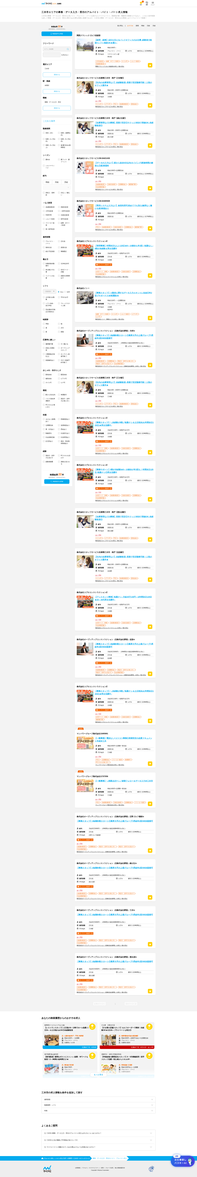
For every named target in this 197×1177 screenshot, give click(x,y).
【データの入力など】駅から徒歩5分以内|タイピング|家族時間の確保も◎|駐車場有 (124, 164)
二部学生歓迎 (65, 211)
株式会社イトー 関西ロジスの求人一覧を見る (109, 319)
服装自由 (49, 378)
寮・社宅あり (50, 429)
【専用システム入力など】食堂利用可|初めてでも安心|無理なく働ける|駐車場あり (123, 206)
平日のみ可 (64, 297)
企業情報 (77, 1167)
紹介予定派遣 (50, 251)
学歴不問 (49, 215)
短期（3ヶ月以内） (65, 140)
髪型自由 (64, 374)
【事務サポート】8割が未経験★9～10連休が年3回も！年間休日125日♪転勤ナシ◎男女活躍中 (124, 470)
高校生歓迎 (64, 207)
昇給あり (64, 429)
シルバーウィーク (50, 167)
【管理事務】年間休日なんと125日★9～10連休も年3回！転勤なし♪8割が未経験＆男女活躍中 (124, 247)
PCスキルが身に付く (50, 406)
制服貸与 (49, 433)
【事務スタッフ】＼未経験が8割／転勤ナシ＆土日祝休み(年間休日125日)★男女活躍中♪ (124, 423)
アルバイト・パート (50, 242)
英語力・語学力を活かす (50, 457)
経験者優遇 (49, 462)
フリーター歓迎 (50, 224)
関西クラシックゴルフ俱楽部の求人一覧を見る (109, 66)
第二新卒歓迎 (50, 229)
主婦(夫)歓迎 (65, 215)
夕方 (62, 328)
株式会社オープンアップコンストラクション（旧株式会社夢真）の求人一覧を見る (120, 366)
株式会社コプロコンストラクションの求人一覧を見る (111, 277)
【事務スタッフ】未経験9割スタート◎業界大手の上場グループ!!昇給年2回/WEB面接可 (124, 336)
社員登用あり (65, 437)
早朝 (47, 324)
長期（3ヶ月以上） (50, 146)
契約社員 (49, 247)
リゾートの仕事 (50, 277)
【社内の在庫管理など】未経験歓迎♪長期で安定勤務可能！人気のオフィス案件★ (123, 83)
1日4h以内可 (65, 263)
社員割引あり (65, 433)
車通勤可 (64, 395)
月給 (66, 182)
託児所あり (49, 441)
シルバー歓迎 (50, 219)
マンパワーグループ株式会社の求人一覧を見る (109, 765)
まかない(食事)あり (50, 420)
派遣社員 (64, 247)
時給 (47, 182)
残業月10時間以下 (65, 277)
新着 (137, 25)
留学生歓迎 (64, 219)
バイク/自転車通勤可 (50, 400)
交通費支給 (49, 425)
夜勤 (62, 332)
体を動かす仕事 (50, 271)
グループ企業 (109, 1167)
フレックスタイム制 (65, 304)
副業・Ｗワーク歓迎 (65, 224)
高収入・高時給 (50, 194)
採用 (102, 1167)
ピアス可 (64, 378)
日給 (57, 182)
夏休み (48, 159)
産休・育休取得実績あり (65, 442)
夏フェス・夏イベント (65, 161)
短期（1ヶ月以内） (50, 140)
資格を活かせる (65, 463)
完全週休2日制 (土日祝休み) (50, 311)
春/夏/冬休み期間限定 (66, 146)
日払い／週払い (65, 194)
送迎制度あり (65, 425)
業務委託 (64, 251)
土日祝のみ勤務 (50, 298)
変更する (57, 75)
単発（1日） (50, 133)
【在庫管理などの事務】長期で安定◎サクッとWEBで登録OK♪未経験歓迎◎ (124, 124)
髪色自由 (49, 374)
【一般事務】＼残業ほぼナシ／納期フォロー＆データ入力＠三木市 (124, 781)
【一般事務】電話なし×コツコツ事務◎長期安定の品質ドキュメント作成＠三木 (123, 739)
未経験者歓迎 (50, 207)
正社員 (63, 241)
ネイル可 (49, 382)
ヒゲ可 (63, 382)
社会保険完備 (50, 437)
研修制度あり (65, 419)
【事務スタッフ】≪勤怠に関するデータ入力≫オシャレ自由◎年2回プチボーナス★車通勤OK (123, 294)
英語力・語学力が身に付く (65, 400)
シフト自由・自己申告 (50, 304)
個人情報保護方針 (120, 1167)
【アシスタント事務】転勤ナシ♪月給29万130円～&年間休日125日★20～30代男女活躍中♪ (123, 598)
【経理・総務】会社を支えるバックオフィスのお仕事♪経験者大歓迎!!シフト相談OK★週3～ (123, 41)
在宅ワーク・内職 (65, 271)
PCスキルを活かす (65, 457)
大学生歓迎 (49, 211)
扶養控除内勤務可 (50, 265)
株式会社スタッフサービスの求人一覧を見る (109, 106)
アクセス (84, 1167)
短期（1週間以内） (65, 134)
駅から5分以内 (50, 395)
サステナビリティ (94, 1167)
